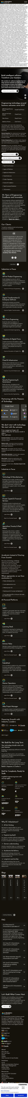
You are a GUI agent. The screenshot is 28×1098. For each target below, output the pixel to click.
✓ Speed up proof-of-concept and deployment (12, 591)
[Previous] (25, 95)
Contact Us (4, 1075)
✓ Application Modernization (8, 172)
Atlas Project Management (8, 1065)
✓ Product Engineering (7, 179)
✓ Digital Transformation (7, 165)
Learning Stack (5, 1069)
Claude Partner (18, 114)
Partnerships (5, 1028)
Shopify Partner (18, 118)
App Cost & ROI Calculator (8, 1073)
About (3, 1049)
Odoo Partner (5, 118)
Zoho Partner (18, 121)
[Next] (25, 98)
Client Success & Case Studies (9, 1058)
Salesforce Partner (6, 121)
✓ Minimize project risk (7, 587)
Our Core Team (5, 1053)
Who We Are (4, 1051)
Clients (3, 1055)
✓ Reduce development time (8, 581)
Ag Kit (3, 1062)
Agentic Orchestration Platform (10, 1064)
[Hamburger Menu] (25, 2)
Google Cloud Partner (19, 109)
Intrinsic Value (5, 1067)
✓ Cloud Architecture (7, 176)
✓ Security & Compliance (7, 182)
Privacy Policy (5, 1076)
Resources (5, 1071)
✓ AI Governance (6, 189)
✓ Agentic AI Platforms (7, 169)
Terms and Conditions (7, 1078)
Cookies (3, 1080)
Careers (3, 1056)
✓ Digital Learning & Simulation (9, 186)
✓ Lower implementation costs (9, 584)
